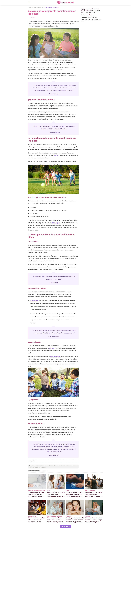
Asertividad (34, 300)
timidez (56, 155)
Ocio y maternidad (90, 490)
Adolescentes (32, 516)
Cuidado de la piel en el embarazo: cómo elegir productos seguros (93, 520)
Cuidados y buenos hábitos (54, 516)
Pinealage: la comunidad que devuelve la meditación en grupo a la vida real (94, 494)
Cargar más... (65, 526)
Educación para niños (39, 7)
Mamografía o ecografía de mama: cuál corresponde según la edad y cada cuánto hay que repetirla (56, 494)
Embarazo (87, 516)
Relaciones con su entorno (52, 7)
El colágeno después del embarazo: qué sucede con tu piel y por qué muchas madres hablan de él (75, 520)
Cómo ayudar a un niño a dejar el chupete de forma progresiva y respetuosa (74, 494)
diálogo (51, 348)
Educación (30, 7)
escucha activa (55, 356)
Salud (48, 490)
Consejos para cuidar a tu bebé (36, 490)
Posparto (68, 516)
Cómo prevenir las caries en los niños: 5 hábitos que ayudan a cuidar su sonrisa (55, 520)
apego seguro (55, 223)
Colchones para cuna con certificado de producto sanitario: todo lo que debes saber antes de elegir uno (37, 494)
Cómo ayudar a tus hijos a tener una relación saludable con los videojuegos (37, 520)
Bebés (67, 490)
